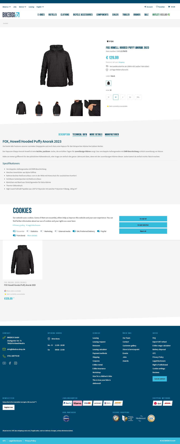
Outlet (156, 14)
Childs (115, 14)
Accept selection (143, 225)
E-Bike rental (98, 365)
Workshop (97, 372)
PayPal (103, 231)
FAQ (154, 338)
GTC (154, 353)
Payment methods (100, 353)
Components (102, 14)
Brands (136, 14)
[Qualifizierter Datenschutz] (152, 419)
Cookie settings (159, 368)
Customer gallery (129, 345)
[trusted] (117, 419)
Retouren (96, 345)
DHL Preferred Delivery (86, 231)
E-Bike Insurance (99, 368)
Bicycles (52, 14)
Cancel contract (159, 379)
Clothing (65, 14)
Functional (21, 235)
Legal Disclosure (159, 361)
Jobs (14, 7)
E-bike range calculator (162, 345)
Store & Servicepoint (131, 349)
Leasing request (99, 342)
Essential (20, 231)
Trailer (126, 14)
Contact (126, 342)
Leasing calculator (100, 349)
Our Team (126, 338)
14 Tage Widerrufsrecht (119, 70)
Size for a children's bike (102, 376)
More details (96, 134)
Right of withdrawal (160, 365)
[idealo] (67, 419)
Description (64, 134)
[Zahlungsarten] (105, 403)
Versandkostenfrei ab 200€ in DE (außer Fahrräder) (129, 66)
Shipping (121, 62)
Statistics (34, 231)
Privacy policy (19, 225)
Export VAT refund (160, 342)
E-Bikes (41, 14)
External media (64, 231)
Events (125, 353)
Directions (56, 339)
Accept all (143, 219)
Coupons (96, 361)
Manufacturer (112, 134)
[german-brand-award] (129, 419)
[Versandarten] (163, 403)
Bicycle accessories (83, 14)
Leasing (31, 7)
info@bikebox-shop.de (16, 349)
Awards (126, 361)
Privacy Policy (158, 357)
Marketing (48, 231)
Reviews (156, 372)
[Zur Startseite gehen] (15, 14)
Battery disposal (159, 349)
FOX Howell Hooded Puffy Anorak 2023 (20, 285)
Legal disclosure (33, 225)
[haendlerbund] (141, 419)
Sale (146, 14)
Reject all (143, 231)
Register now (8, 407)
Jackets (5, 23)
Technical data (79, 134)
